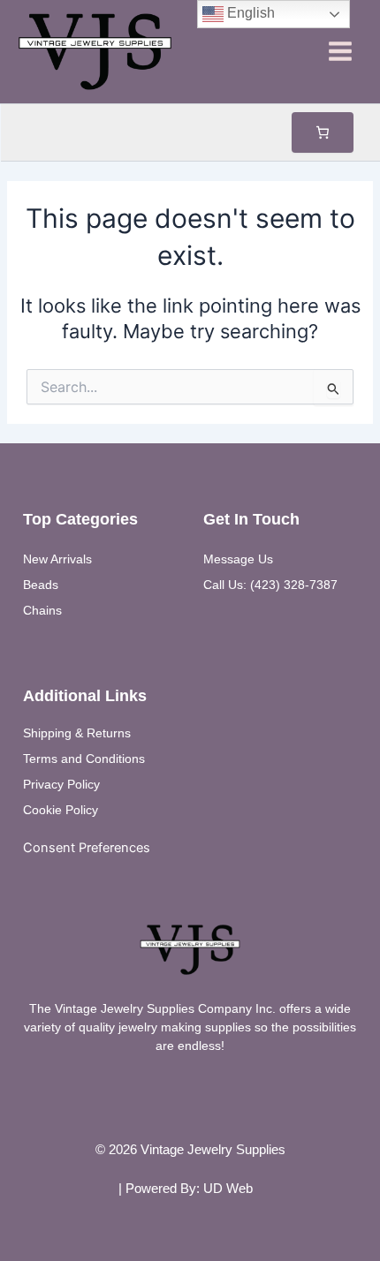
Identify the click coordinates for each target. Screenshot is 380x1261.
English (249, 12)
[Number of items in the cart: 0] (322, 132)
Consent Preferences (86, 848)
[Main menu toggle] (340, 51)
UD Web (228, 1189)
